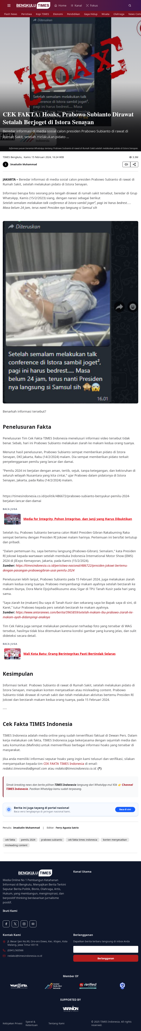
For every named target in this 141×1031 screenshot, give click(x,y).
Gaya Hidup (90, 14)
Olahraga (118, 14)
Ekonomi (58, 14)
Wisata (105, 14)
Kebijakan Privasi (12, 1023)
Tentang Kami (56, 1023)
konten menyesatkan (115, 839)
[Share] (134, 164)
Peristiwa (26, 14)
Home (62, 5)
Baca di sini (125, 809)
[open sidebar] (9, 5)
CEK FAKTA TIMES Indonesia (64, 764)
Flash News (10, 14)
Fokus (94, 5)
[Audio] (126, 164)
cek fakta (10, 839)
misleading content (16, 845)
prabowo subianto (51, 839)
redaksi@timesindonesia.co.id (25, 955)
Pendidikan (73, 14)
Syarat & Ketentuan (32, 1023)
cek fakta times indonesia (82, 839)
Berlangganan (105, 958)
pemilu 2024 (28, 839)
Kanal (78, 5)
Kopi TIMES (42, 14)
